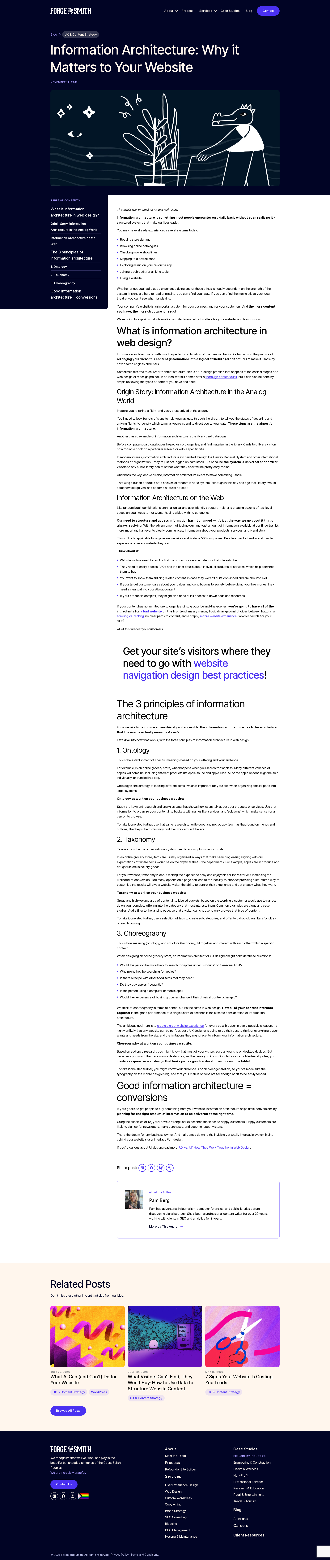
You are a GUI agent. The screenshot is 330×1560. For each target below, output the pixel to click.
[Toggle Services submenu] (215, 10)
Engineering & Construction (252, 1462)
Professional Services (248, 1482)
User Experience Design (181, 1485)
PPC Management (177, 1530)
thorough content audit (221, 377)
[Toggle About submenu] (176, 10)
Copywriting (173, 1504)
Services (205, 11)
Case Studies (230, 11)
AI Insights (240, 1519)
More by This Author (164, 1226)
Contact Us (64, 1484)
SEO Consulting (176, 1517)
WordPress (99, 1392)
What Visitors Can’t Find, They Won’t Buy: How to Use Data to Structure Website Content (160, 1382)
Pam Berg (159, 1200)
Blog (249, 11)
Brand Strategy (175, 1511)
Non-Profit (240, 1475)
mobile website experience (218, 616)
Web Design (173, 1491)
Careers (240, 1525)
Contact (268, 11)
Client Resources (248, 1535)
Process (187, 11)
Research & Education (248, 1488)
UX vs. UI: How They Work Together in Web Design (214, 1147)
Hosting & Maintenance (181, 1536)
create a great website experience (180, 1026)
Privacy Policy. (120, 1554)
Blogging (171, 1524)
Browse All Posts (68, 1411)
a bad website (151, 611)
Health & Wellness (245, 1469)
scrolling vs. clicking (130, 616)
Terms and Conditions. (145, 1554)
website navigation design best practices (193, 669)
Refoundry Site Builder (180, 1469)
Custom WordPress (178, 1498)
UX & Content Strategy (81, 34)
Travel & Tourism (244, 1501)
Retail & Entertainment (248, 1494)
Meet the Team (175, 1456)
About (168, 11)
